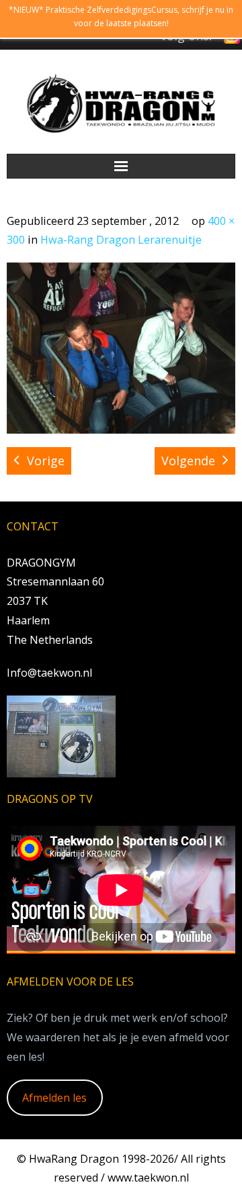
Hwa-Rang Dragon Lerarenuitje (121, 239)
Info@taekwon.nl (49, 672)
